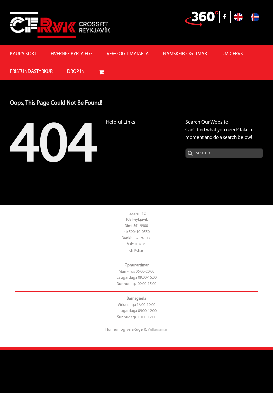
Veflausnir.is (158, 330)
